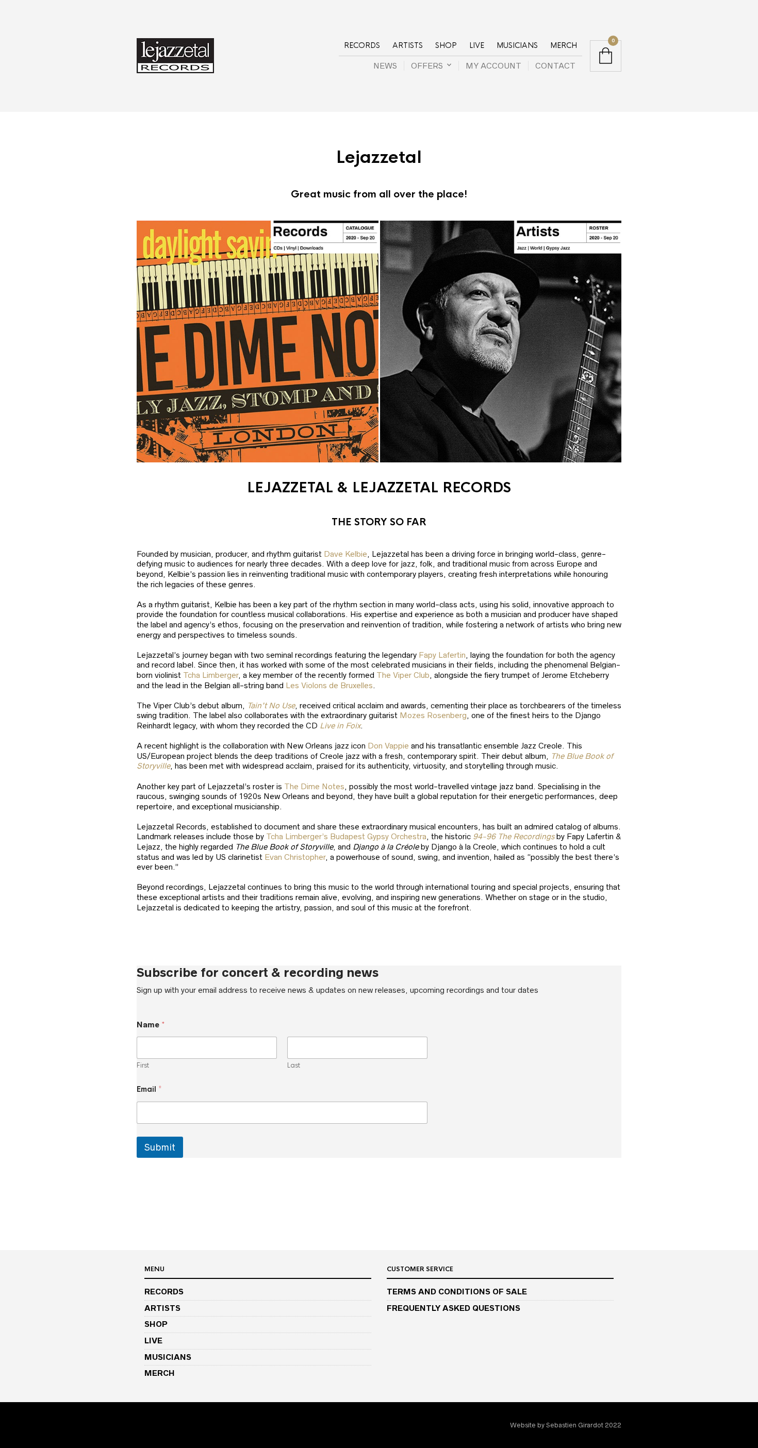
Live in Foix (340, 725)
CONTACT (555, 65)
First (143, 1065)
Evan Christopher (295, 857)
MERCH (563, 45)
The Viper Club (403, 675)
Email (149, 1089)
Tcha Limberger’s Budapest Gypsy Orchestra (346, 836)
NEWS (385, 65)
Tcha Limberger (210, 675)
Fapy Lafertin (442, 655)
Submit (159, 1147)
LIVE (476, 45)
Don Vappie (388, 745)
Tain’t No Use (271, 705)
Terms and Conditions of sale (457, 1291)
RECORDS (362, 45)
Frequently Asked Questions (453, 1308)
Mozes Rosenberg (433, 715)
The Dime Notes (314, 786)
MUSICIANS (517, 45)
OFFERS (427, 65)
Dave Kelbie (345, 554)
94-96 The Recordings (513, 836)
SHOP (446, 45)
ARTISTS (407, 45)
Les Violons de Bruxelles (329, 685)
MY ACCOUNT (493, 65)
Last (293, 1065)
